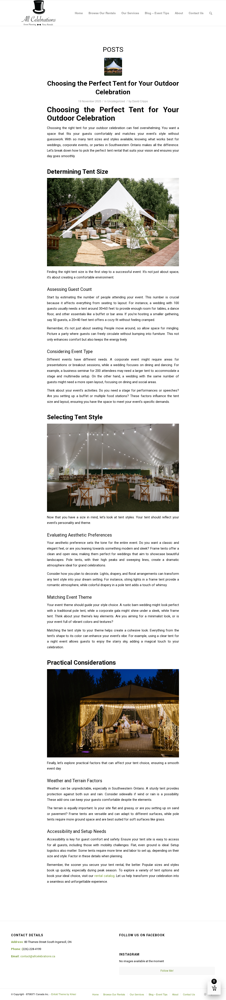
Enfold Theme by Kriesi (63, 994)
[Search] (210, 13)
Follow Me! (166, 970)
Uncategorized (116, 101)
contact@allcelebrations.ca (37, 956)
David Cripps (140, 101)
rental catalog (104, 876)
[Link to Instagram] (205, 994)
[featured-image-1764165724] (113, 67)
